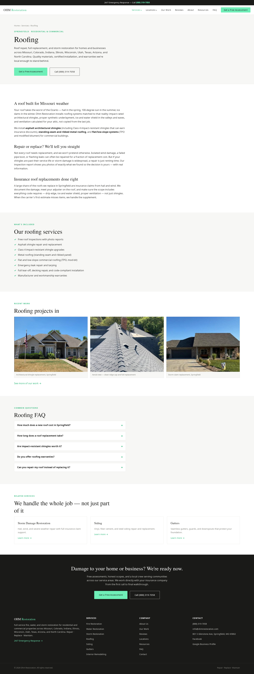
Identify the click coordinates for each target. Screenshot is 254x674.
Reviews (179, 10)
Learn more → (25, 538)
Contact (143, 654)
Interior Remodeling (96, 654)
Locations (151, 10)
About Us (143, 623)
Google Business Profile (204, 644)
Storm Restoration (95, 634)
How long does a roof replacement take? (40, 435)
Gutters (90, 649)
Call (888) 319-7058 (65, 71)
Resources (203, 10)
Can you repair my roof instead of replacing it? (43, 467)
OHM (15, 10)
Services (136, 10)
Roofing (90, 639)
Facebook (197, 639)
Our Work (166, 10)
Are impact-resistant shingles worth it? (39, 446)
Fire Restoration (94, 623)
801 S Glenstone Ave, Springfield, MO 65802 (214, 634)
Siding (89, 644)
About (191, 10)
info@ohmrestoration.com (205, 629)
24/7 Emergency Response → (28, 640)
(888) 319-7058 (143, 2)
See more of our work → (27, 383)
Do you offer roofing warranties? (35, 456)
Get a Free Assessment (236, 10)
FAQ (215, 10)
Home (17, 25)
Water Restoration (95, 629)
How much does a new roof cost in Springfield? (43, 425)
